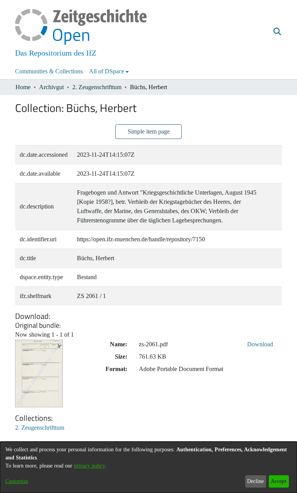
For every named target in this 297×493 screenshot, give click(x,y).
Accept (279, 481)
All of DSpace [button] (106, 71)
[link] (39, 427)
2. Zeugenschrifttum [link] (96, 87)
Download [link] (260, 344)
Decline (255, 481)
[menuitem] (109, 71)
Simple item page (149, 131)
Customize (16, 481)
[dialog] (148, 467)
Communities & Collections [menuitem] (49, 71)
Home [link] (23, 87)
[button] (277, 32)
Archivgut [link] (51, 87)
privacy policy (89, 466)
